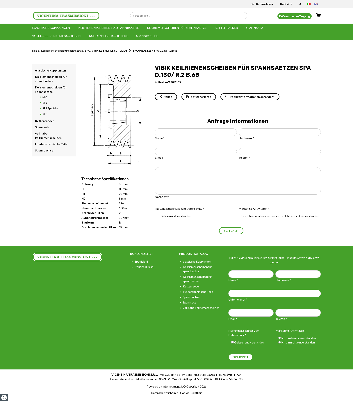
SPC (44, 114)
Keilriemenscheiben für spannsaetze (176, 27)
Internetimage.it (173, 386)
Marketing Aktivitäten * (254, 208)
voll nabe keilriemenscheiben (56, 35)
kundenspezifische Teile (108, 35)
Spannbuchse (147, 35)
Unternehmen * (237, 299)
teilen (168, 96)
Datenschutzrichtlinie (164, 393)
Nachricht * (162, 196)
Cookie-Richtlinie (191, 393)
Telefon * (244, 157)
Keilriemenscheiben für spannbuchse (108, 27)
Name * (159, 138)
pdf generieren (200, 96)
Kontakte (286, 4)
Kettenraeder (226, 27)
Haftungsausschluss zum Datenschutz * (179, 208)
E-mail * (160, 157)
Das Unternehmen (262, 4)
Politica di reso (144, 266)
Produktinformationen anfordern (251, 96)
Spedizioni (141, 261)
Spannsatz (254, 27)
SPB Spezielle (50, 108)
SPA (87, 50)
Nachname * (246, 138)
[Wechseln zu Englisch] (315, 5)
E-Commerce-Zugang (294, 16)
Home (35, 50)
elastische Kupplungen (51, 27)
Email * (232, 318)
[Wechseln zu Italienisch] (308, 5)
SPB (44, 102)
